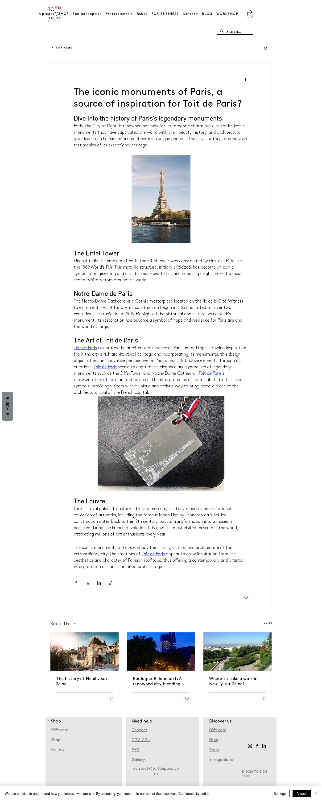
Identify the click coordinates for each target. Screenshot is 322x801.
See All (267, 623)
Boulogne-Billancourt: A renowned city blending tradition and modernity (157, 682)
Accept (302, 793)
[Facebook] (257, 746)
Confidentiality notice (193, 793)
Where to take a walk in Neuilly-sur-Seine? (233, 681)
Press (214, 750)
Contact (139, 730)
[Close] (316, 793)
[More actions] (245, 79)
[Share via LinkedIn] (99, 583)
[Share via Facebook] (76, 583)
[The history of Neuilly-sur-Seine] (84, 651)
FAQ (136, 750)
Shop (213, 740)
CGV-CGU (141, 740)
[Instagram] (250, 746)
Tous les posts (61, 48)
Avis (7, 406)
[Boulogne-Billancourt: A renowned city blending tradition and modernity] (161, 651)
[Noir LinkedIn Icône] (264, 746)
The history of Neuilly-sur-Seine (82, 681)
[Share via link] (110, 583)
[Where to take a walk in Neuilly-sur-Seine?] (237, 651)
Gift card (59, 730)
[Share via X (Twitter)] (87, 583)
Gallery (58, 749)
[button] (250, 13)
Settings (280, 793)
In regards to (221, 760)
